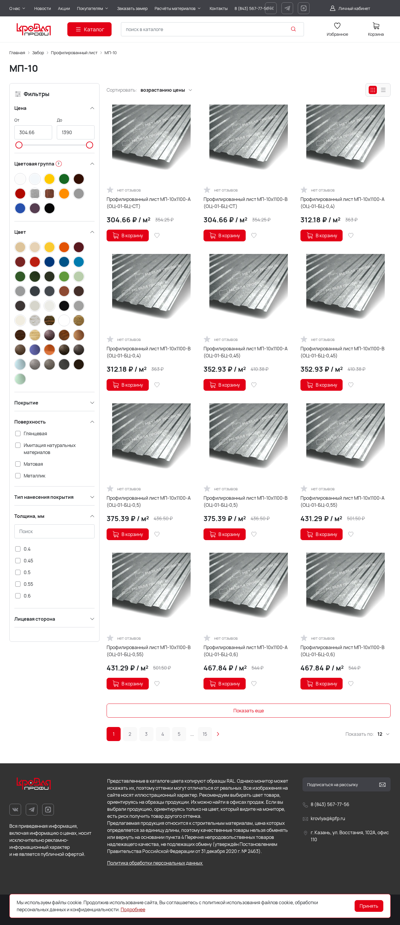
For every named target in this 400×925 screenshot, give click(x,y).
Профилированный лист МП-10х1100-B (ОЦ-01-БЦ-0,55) (149, 651)
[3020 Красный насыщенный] (35, 262)
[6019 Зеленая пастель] (79, 276)
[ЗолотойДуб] (79, 320)
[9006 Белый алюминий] (79, 306)
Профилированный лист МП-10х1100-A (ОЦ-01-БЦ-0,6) (246, 651)
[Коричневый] (79, 179)
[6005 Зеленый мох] (35, 276)
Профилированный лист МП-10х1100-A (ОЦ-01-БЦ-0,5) (149, 501)
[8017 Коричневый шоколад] (79, 291)
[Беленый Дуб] (35, 320)
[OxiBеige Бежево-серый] (49, 364)
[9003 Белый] (49, 306)
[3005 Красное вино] (79, 247)
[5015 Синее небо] (79, 262)
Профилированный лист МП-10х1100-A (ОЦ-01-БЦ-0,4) (342, 202)
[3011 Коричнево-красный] (20, 262)
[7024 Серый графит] (49, 291)
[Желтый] (49, 179)
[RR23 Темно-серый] (64, 364)
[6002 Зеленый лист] (20, 276)
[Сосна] (35, 335)
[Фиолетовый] (35, 208)
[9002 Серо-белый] (35, 306)
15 (205, 734)
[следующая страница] (217, 734)
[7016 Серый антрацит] (35, 291)
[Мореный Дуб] (20, 335)
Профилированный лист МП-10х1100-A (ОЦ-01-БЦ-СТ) (149, 202)
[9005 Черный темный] (64, 306)
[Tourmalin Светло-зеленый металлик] (20, 379)
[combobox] (212, 29)
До (59, 120)
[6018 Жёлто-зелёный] (64, 276)
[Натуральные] (49, 193)
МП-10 (111, 52)
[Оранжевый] (64, 193)
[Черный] (49, 208)
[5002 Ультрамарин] (49, 262)
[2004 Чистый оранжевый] (64, 247)
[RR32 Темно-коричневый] (79, 364)
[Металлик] (35, 193)
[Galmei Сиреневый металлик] (20, 364)
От (16, 120)
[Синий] (20, 208)
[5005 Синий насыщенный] (64, 262)
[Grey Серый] (35, 364)
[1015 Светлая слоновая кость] (35, 247)
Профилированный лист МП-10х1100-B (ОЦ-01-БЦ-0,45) (342, 352)
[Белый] (20, 179)
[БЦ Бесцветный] (64, 320)
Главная (17, 52)
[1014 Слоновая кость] (20, 247)
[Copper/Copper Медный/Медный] (49, 350)
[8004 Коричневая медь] (64, 291)
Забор (38, 52)
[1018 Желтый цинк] (49, 247)
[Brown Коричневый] (20, 350)
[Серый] (79, 193)
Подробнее (133, 909)
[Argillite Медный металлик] (79, 335)
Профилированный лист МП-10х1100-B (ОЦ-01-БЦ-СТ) (246, 202)
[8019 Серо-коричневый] (20, 306)
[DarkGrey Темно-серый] (79, 350)
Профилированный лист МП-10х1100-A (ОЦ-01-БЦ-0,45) (246, 352)
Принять (369, 906)
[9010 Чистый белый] (20, 320)
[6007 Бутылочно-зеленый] (49, 276)
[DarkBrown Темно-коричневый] (64, 350)
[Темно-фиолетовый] (49, 335)
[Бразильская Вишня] (49, 320)
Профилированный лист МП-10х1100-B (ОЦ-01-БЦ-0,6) (342, 651)
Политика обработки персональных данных (155, 863)
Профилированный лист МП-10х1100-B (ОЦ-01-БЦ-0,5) (246, 501)
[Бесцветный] (35, 179)
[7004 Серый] (20, 291)
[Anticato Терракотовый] (64, 335)
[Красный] (20, 193)
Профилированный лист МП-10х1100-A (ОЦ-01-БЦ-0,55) (342, 501)
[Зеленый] (64, 179)
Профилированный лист (74, 52)
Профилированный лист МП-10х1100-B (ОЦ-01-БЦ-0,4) (149, 352)
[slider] (19, 145)
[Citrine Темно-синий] (35, 350)
